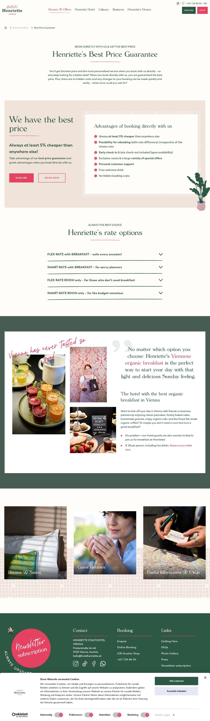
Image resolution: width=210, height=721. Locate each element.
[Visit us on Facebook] (95, 663)
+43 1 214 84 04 (126, 659)
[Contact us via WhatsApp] (103, 663)
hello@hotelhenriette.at (87, 656)
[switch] (89, 714)
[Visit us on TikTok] (86, 663)
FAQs (164, 647)
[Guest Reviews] (105, 542)
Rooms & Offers (20, 27)
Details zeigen (162, 715)
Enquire (21, 177)
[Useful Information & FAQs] (174, 543)
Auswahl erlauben (176, 691)
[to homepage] (12, 10)
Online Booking (126, 647)
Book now (52, 177)
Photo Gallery (169, 653)
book (202, 10)
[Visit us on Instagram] (77, 663)
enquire (189, 10)
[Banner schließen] (205, 678)
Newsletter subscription (176, 665)
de (205, 3)
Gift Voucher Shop (128, 653)
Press (164, 659)
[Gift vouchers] (177, 3)
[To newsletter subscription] (28, 652)
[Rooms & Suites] (35, 543)
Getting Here (169, 641)
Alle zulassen (176, 681)
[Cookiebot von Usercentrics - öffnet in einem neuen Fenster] (19, 715)
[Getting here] (182, 3)
